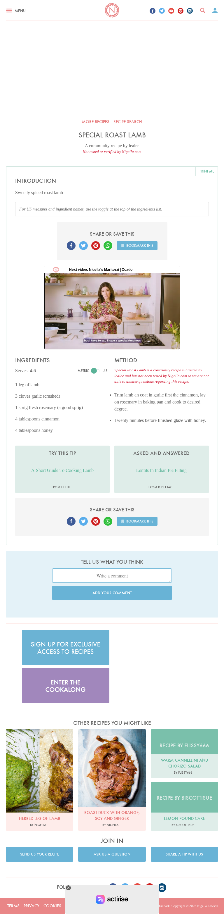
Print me (207, 171)
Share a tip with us (184, 854)
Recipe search (127, 121)
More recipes (95, 121)
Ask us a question (112, 854)
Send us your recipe (39, 854)
